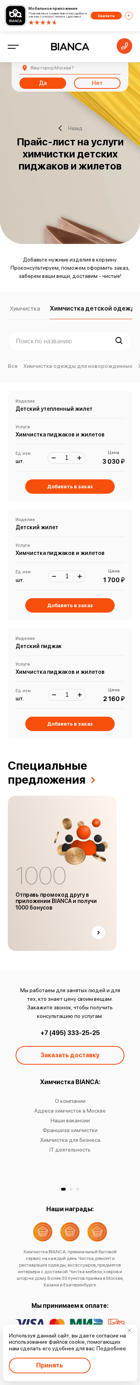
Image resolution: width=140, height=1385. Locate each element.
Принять (49, 1365)
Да (43, 83)
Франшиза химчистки (70, 1130)
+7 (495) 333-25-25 (70, 1033)
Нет (97, 83)
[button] (63, 1189)
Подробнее (111, 1348)
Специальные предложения (47, 772)
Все (13, 366)
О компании (70, 1101)
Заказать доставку (70, 1055)
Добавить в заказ (70, 486)
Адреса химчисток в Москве (70, 1111)
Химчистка (25, 309)
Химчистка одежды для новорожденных (77, 366)
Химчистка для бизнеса (70, 1140)
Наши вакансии (70, 1120)
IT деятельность (70, 1150)
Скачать (106, 15)
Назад (75, 128)
